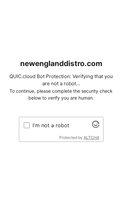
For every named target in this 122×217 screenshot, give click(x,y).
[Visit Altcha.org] (95, 126)
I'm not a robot (51, 125)
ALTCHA (91, 137)
